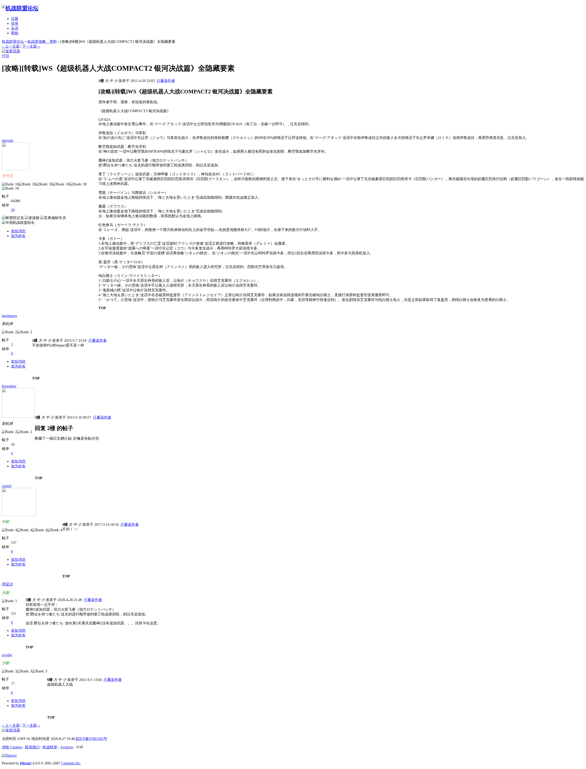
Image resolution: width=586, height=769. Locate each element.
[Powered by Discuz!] (9, 755)
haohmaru (9, 316)
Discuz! (26, 763)
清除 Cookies (12, 747)
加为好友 (18, 236)
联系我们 (32, 747)
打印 (5, 56)
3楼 (37, 417)
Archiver (66, 747)
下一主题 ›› (31, 46)
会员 (14, 28)
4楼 (65, 524)
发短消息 (18, 231)
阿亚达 (7, 584)
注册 (14, 19)
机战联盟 (50, 747)
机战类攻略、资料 (42, 41)
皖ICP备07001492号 (91, 739)
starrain (7, 140)
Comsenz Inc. (71, 763)
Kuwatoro (9, 386)
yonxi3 (6, 486)
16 (13, 210)
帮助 (14, 33)
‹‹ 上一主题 (11, 46)
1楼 (101, 81)
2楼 (35, 340)
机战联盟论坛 (13, 41)
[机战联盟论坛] (20, 8)
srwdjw (7, 655)
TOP (102, 308)
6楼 (50, 680)
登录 (14, 23)
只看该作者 (166, 81)
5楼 (28, 600)
